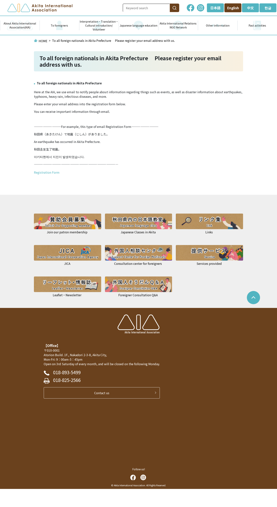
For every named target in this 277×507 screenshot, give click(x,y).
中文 (250, 7)
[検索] (174, 8)
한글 (268, 7)
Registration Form (47, 172)
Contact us (103, 393)
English (233, 7)
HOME (43, 41)
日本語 (215, 7)
